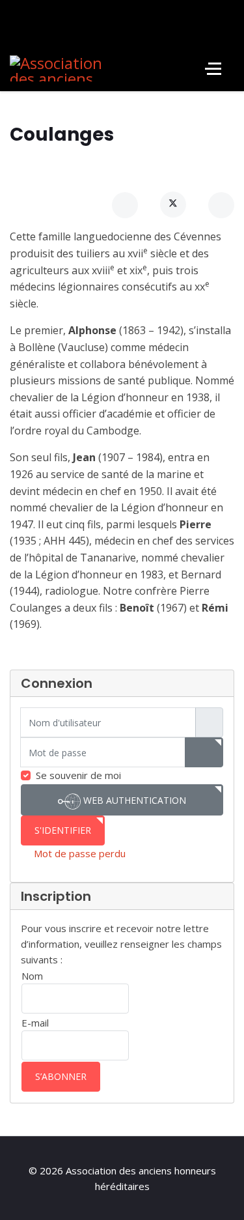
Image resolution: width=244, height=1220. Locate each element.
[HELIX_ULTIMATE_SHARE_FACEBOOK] (125, 205)
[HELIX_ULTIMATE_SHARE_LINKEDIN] (221, 205)
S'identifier (62, 830)
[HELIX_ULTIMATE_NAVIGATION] (213, 68)
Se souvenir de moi (78, 775)
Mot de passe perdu (80, 853)
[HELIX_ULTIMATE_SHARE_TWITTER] (173, 205)
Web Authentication (133, 800)
